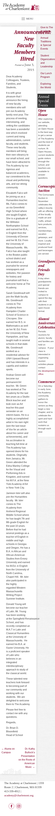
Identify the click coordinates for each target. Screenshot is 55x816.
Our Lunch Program (46, 75)
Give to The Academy (46, 29)
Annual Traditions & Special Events (45, 43)
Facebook (11, 806)
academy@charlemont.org (18, 795)
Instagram (19, 806)
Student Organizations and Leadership (47, 61)
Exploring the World (45, 85)
